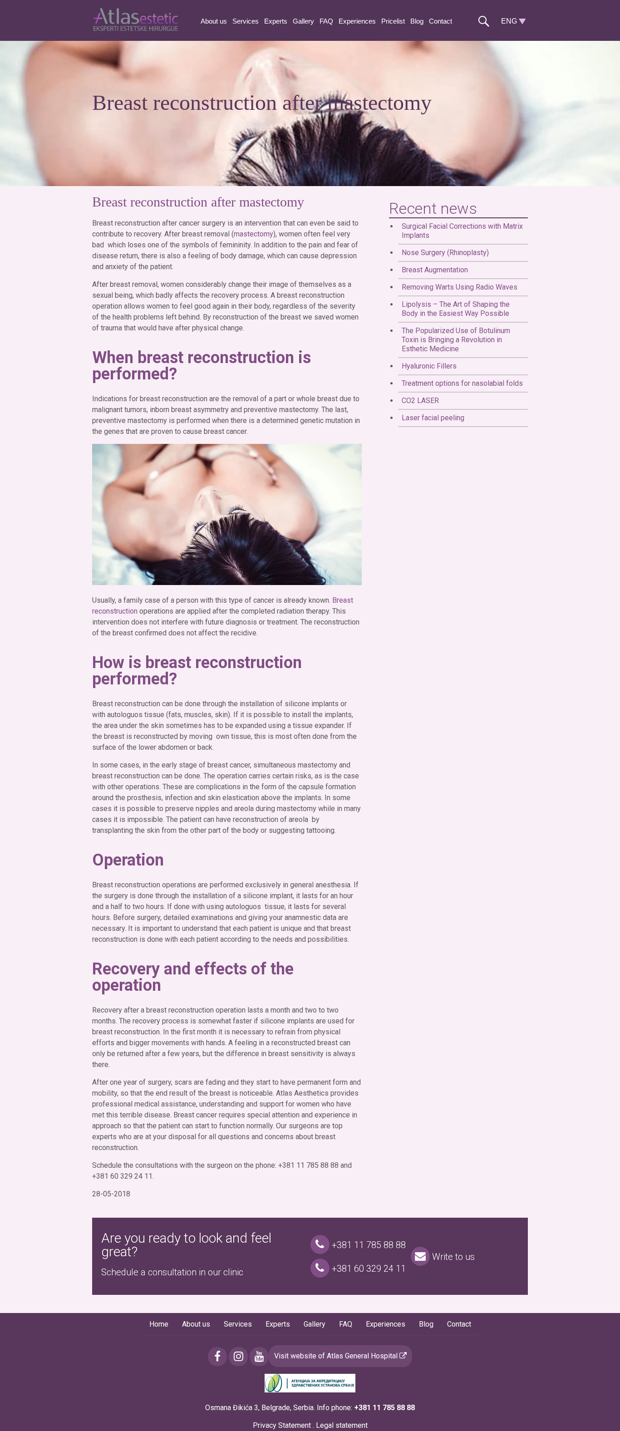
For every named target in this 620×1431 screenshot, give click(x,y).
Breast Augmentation (435, 270)
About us (214, 21)
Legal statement (342, 1425)
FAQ (326, 21)
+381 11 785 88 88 (368, 1244)
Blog (416, 21)
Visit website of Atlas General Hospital (336, 1356)
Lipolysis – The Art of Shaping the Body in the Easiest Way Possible (456, 309)
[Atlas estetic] (137, 28)
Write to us (452, 1256)
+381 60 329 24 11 (368, 1268)
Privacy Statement (282, 1425)
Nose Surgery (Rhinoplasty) (445, 252)
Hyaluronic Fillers (429, 366)
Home (158, 1324)
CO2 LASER (420, 400)
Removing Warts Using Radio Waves (459, 287)
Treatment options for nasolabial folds (462, 383)
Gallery (303, 21)
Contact (440, 21)
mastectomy (253, 234)
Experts (275, 21)
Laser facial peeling (433, 417)
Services (245, 21)
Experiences (357, 21)
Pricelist (393, 21)
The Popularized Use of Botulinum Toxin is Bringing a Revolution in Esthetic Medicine (456, 339)
